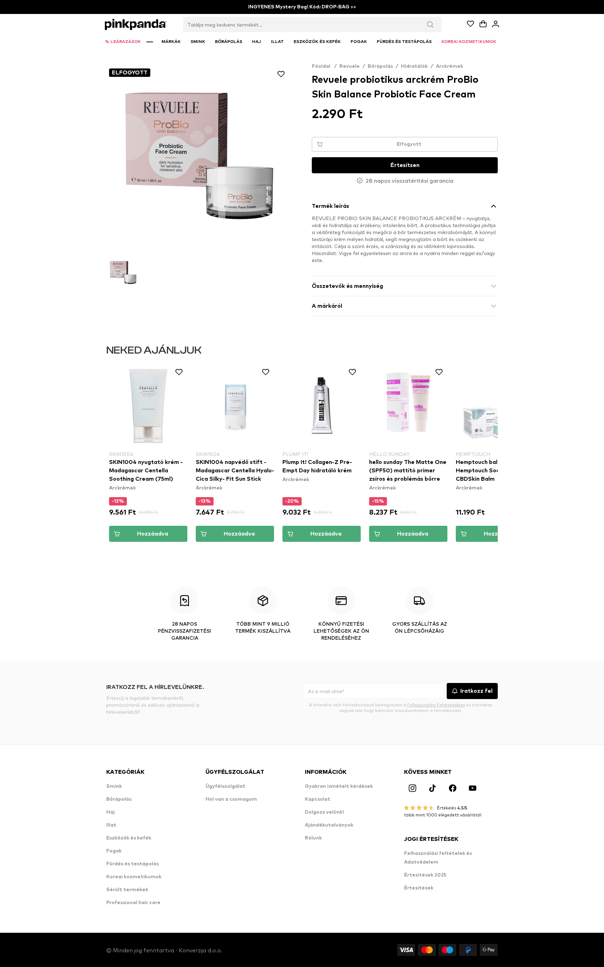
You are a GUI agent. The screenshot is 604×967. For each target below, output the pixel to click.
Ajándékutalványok (329, 825)
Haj (110, 812)
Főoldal (324, 66)
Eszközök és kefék (128, 838)
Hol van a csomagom (231, 799)
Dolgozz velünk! (324, 812)
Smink (114, 786)
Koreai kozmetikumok (133, 876)
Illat (111, 825)
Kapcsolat (317, 799)
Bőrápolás (380, 66)
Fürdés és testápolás (132, 863)
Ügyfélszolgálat (225, 786)
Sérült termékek (127, 889)
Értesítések (418, 888)
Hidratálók (414, 66)
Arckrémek (449, 66)
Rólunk (313, 838)
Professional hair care (133, 902)
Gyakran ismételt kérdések (339, 786)
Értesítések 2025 (425, 875)
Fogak (114, 851)
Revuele (349, 66)
